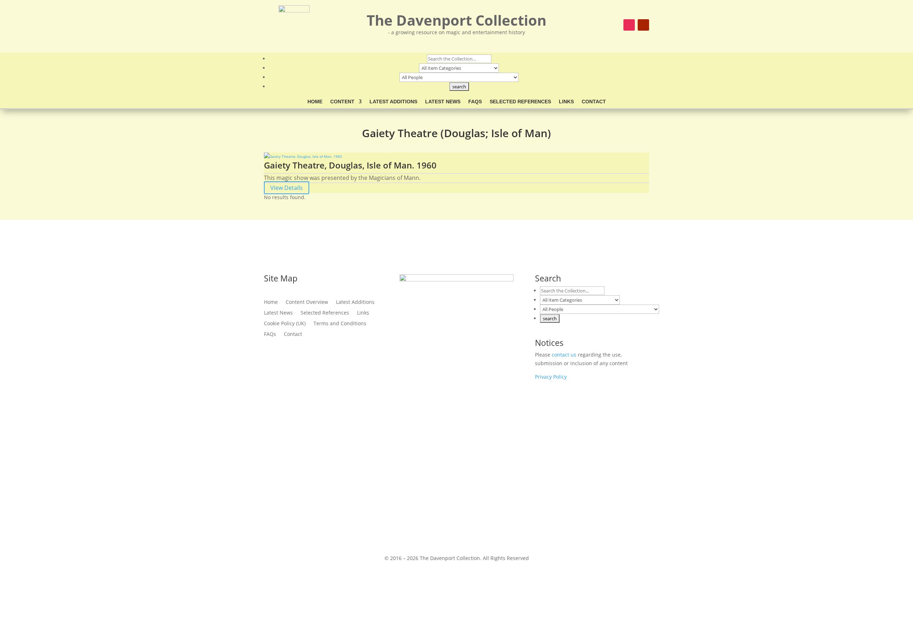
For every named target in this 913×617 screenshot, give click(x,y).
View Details (286, 188)
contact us (564, 354)
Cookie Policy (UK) (285, 324)
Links (566, 101)
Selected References (520, 101)
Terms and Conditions (339, 324)
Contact (594, 101)
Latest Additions (393, 101)
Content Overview (307, 302)
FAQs (475, 101)
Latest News (442, 101)
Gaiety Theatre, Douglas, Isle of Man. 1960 (350, 165)
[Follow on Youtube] (643, 25)
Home (314, 101)
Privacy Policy (551, 376)
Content (342, 101)
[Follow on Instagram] (629, 25)
